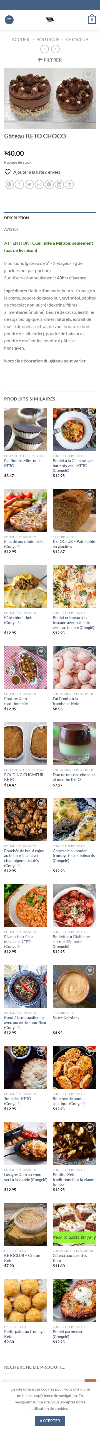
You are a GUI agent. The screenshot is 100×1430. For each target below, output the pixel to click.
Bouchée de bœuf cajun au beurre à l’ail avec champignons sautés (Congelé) (24, 858)
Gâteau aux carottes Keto (70, 1258)
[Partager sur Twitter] (29, 184)
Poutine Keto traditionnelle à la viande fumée (74, 1179)
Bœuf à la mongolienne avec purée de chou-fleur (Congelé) (25, 1022)
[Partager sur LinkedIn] (59, 184)
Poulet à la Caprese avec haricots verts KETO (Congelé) (73, 465)
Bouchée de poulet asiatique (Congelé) (69, 1101)
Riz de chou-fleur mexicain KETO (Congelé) (18, 941)
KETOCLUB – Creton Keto (22, 1258)
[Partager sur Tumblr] (69, 184)
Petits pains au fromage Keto (24, 1334)
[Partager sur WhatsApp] (9, 184)
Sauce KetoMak (66, 1018)
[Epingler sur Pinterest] (49, 184)
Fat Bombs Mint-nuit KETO (22, 463)
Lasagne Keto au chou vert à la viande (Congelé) (25, 1177)
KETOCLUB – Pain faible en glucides (74, 544)
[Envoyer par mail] (39, 184)
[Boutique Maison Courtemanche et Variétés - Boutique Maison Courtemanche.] (50, 20)
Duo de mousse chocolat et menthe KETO (74, 777)
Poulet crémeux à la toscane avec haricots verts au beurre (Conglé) (73, 622)
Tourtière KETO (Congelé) (17, 1101)
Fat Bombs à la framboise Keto (66, 701)
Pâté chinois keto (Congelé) (19, 620)
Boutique (47, 39)
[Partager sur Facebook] (19, 184)
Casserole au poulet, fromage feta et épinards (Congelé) (74, 856)
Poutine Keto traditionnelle (16, 701)
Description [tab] (16, 218)
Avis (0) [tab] (11, 229)
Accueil (21, 39)
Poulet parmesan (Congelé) (67, 1334)
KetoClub (77, 39)
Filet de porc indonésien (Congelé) (25, 544)
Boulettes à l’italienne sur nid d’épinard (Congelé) (71, 941)
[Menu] (9, 20)
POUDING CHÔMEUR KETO (23, 777)
